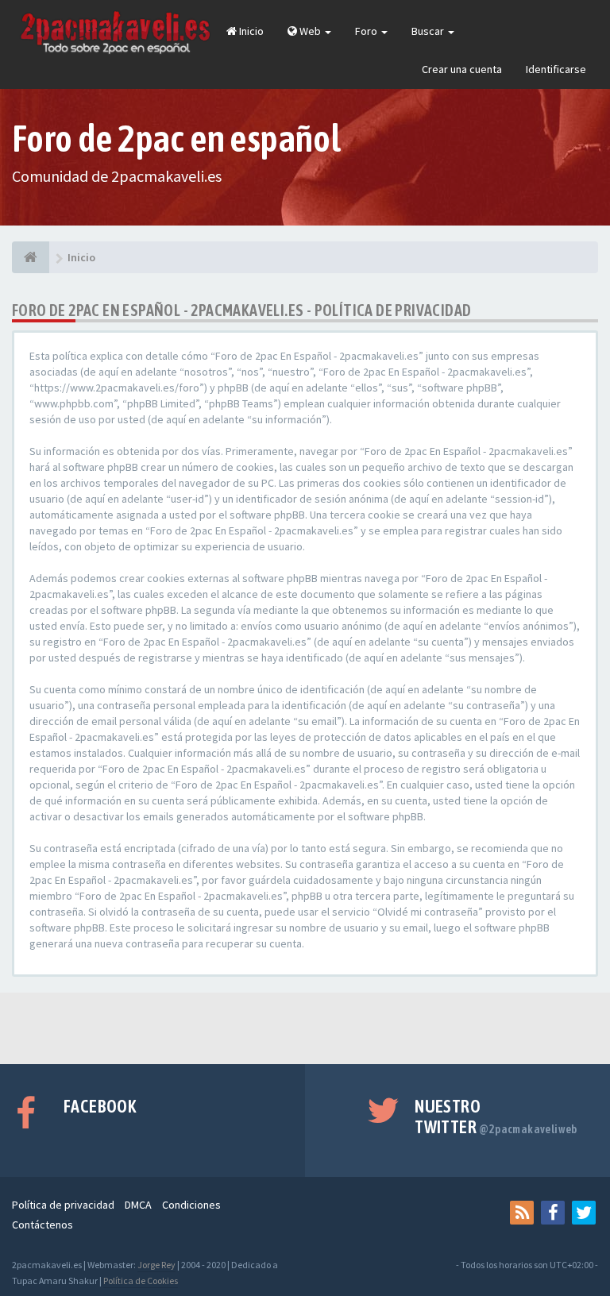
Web (310, 31)
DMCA (138, 1205)
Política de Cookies (140, 1280)
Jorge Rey (156, 1265)
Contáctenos (42, 1224)
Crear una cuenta (462, 69)
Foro (367, 31)
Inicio (250, 31)
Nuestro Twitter (496, 1116)
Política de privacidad (63, 1205)
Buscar (428, 31)
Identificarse (556, 69)
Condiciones (191, 1205)
